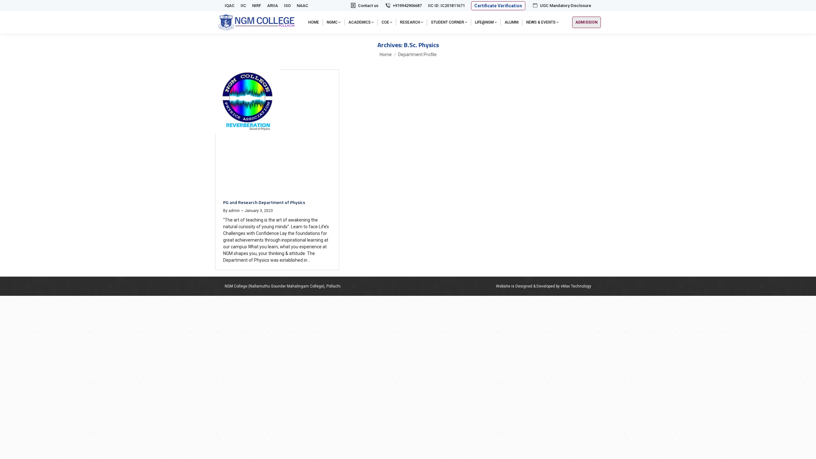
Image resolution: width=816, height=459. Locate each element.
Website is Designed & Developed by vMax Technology (543, 286)
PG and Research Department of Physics (264, 202)
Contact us (368, 5)
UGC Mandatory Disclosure (565, 5)
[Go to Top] (806, 449)
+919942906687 (407, 5)
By (231, 210)
